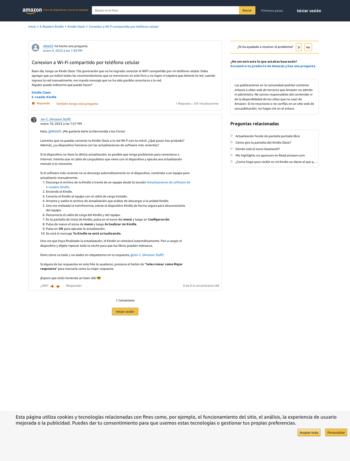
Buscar (247, 10)
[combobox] (173, 10)
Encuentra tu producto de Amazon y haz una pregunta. (273, 66)
